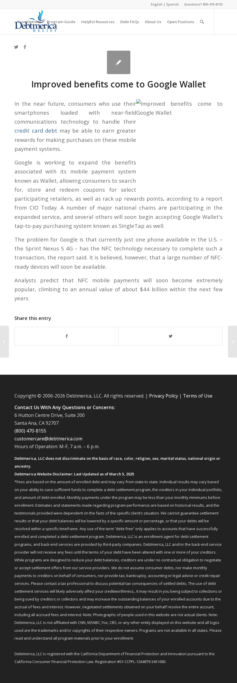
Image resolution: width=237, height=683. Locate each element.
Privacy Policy (163, 396)
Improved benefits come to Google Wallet (118, 84)
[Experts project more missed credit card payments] (4, 342)
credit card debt (35, 130)
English (156, 4)
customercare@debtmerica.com (48, 438)
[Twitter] (16, 47)
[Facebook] (25, 47)
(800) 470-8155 (30, 431)
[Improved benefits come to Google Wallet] (118, 62)
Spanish (172, 4)
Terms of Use (197, 396)
